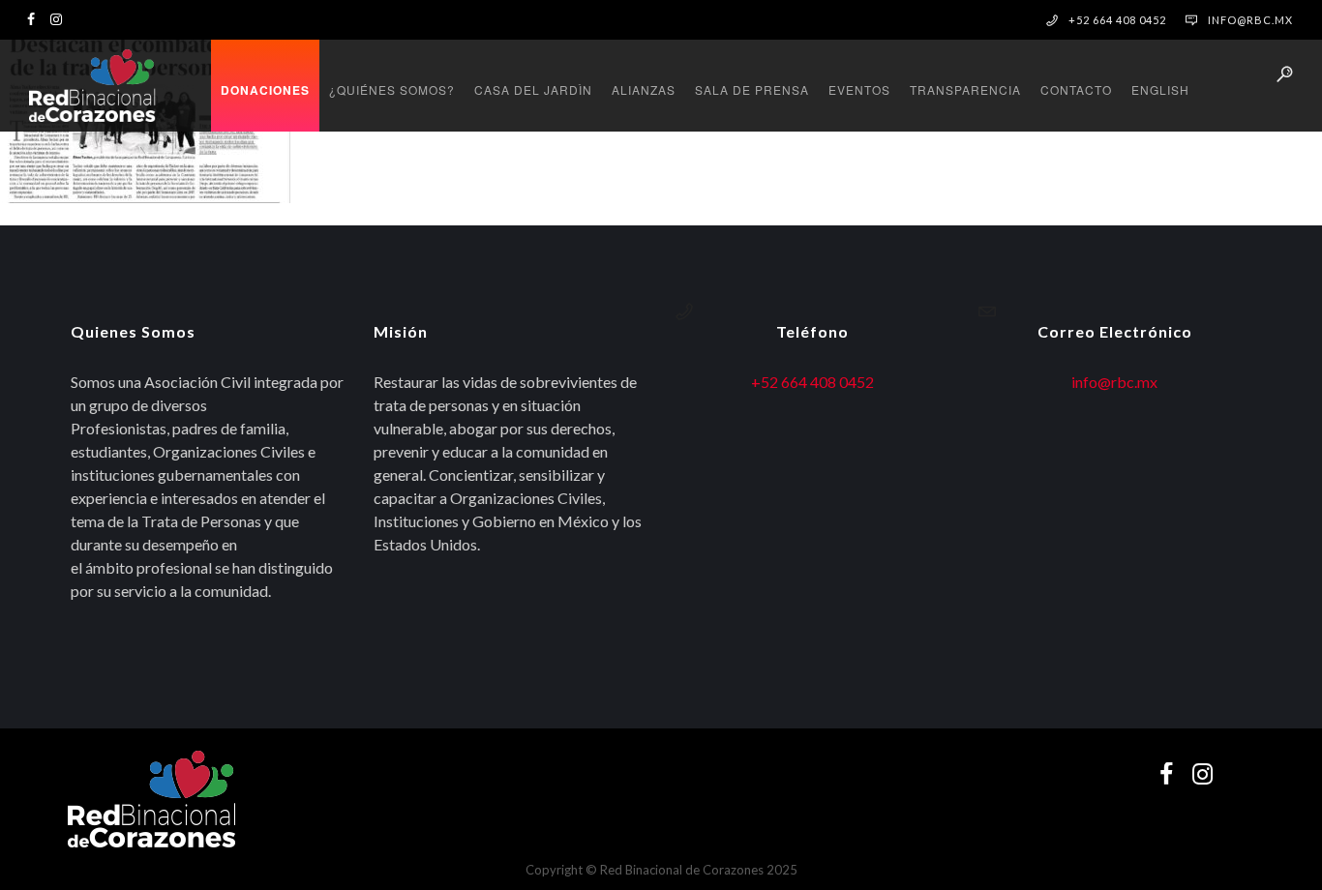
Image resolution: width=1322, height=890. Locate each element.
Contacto (1076, 89)
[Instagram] (61, 18)
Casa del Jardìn (533, 89)
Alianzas (644, 89)
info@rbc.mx (1250, 20)
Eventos (859, 89)
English (1160, 89)
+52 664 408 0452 (812, 381)
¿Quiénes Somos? (392, 89)
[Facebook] (36, 18)
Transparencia (965, 89)
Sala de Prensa (752, 89)
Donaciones (265, 90)
